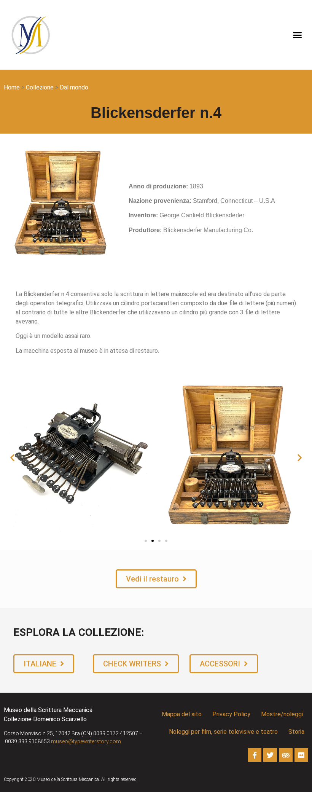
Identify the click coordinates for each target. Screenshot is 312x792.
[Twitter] (270, 755)
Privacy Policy (231, 714)
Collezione (40, 87)
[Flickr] (301, 755)
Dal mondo (74, 87)
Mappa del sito (182, 714)
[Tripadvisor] (286, 755)
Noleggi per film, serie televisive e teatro (223, 731)
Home (12, 87)
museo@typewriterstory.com (86, 741)
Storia (296, 731)
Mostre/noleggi (282, 714)
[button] (297, 35)
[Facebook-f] (254, 755)
